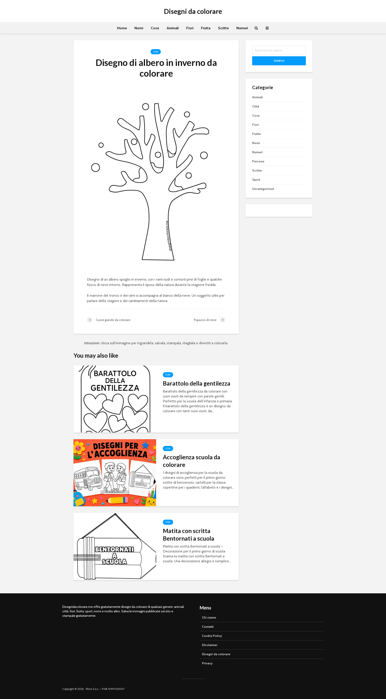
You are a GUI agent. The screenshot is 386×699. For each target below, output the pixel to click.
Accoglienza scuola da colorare (191, 460)
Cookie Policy (212, 636)
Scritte (223, 28)
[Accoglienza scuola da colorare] (114, 472)
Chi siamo (209, 617)
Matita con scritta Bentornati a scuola (188, 534)
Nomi (138, 28)
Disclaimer (209, 645)
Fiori (189, 28)
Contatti (208, 627)
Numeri (242, 28)
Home (122, 28)
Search (279, 60)
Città (255, 106)
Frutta (205, 28)
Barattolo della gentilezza (196, 383)
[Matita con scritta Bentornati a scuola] (114, 546)
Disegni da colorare (193, 11)
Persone (258, 161)
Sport (256, 180)
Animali (173, 28)
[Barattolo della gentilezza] (114, 399)
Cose (155, 28)
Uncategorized (263, 189)
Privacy (207, 663)
